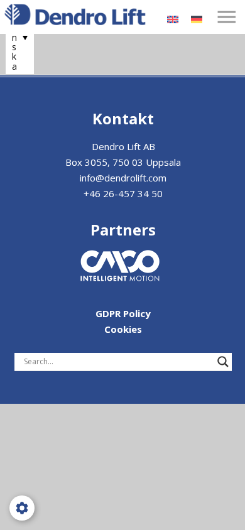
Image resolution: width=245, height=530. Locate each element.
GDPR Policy (123, 313)
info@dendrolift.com (123, 177)
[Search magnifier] (223, 361)
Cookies (123, 329)
